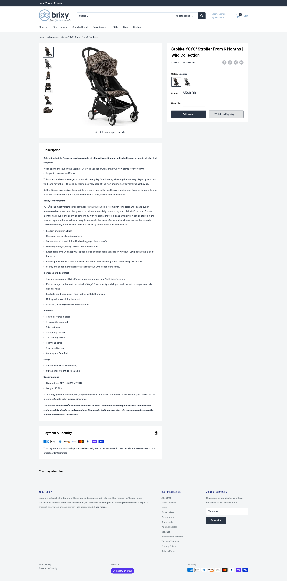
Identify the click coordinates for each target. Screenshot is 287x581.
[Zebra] (187, 82)
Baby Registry (100, 26)
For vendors (167, 517)
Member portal (169, 526)
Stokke (175, 62)
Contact (137, 26)
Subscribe (216, 520)
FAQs (115, 26)
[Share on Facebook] (224, 62)
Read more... (100, 506)
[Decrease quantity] (186, 103)
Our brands (167, 521)
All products (52, 37)
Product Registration (172, 536)
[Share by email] (241, 62)
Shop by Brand (80, 26)
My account (218, 17)
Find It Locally (60, 26)
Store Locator (168, 502)
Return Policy (168, 551)
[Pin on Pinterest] (230, 62)
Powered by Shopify (48, 568)
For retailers (167, 512)
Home (41, 37)
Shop (41, 26)
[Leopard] (176, 82)
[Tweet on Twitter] (236, 62)
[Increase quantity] (202, 103)
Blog (125, 26)
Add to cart (188, 114)
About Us (166, 497)
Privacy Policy (168, 546)
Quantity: (176, 103)
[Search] (202, 15)
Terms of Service (170, 541)
